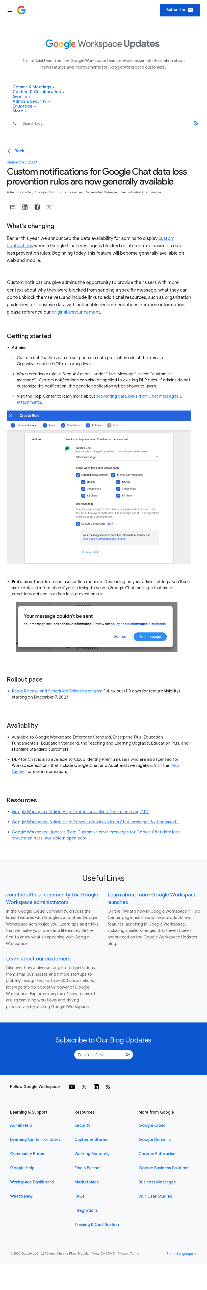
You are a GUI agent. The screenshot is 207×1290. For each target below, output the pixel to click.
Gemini (22, 96)
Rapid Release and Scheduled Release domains (56, 691)
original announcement (76, 312)
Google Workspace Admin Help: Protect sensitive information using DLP (80, 811)
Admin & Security (31, 101)
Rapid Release (71, 192)
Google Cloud (152, 1125)
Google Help (22, 1168)
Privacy (122, 1253)
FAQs (79, 1196)
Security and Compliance (141, 192)
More (20, 111)
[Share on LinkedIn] (25, 207)
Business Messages (157, 1182)
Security (82, 1125)
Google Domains (155, 1139)
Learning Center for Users (35, 1139)
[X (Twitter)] (84, 1087)
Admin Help (21, 1125)
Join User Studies (155, 1196)
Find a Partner (87, 1168)
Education (24, 106)
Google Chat (46, 192)
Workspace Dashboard (32, 1182)
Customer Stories (91, 1139)
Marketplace (86, 1182)
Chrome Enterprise (157, 1153)
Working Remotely (92, 1153)
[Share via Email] (13, 207)
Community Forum (27, 1153)
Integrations (86, 1210)
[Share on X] (49, 207)
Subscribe (180, 10)
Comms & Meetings (34, 87)
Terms (134, 1253)
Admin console (19, 192)
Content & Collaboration (38, 92)
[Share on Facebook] (37, 207)
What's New (21, 1196)
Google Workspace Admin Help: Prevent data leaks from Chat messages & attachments (95, 822)
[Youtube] (72, 1087)
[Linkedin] (96, 1087)
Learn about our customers (38, 959)
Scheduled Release (102, 192)
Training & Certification (96, 1224)
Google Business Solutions (164, 1168)
